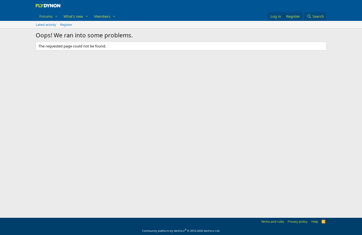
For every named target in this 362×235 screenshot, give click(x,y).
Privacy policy (298, 221)
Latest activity (46, 24)
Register (66, 24)
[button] (56, 16)
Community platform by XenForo (181, 231)
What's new (73, 16)
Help (314, 221)
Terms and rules (272, 221)
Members (102, 16)
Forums (45, 16)
